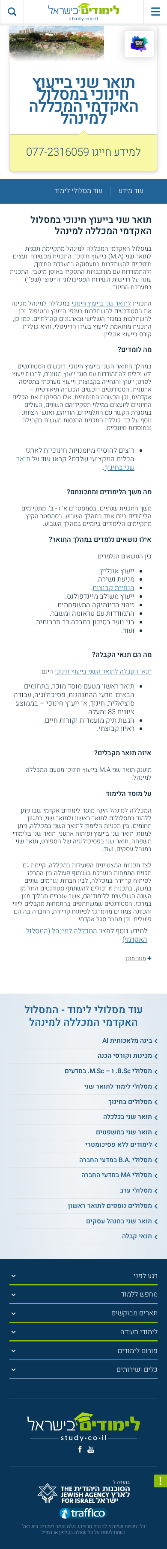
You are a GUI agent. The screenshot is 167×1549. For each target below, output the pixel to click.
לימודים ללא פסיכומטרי (118, 1144)
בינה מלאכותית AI (127, 1040)
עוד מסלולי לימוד (78, 191)
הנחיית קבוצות (113, 588)
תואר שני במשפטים (124, 1132)
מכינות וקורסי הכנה (125, 1055)
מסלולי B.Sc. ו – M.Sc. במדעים (108, 1071)
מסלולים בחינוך (130, 1102)
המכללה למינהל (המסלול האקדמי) (86, 935)
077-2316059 (57, 152)
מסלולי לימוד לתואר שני (118, 1086)
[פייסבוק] (80, 1449)
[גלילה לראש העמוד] (160, 1525)
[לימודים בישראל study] (83, 12)
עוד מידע (131, 191)
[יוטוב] (90, 1449)
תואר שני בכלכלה (127, 1117)
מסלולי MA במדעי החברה (116, 1175)
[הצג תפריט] (13, 1276)
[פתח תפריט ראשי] (155, 12)
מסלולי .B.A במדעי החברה (115, 1160)
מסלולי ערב (136, 1190)
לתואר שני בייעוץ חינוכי (101, 303)
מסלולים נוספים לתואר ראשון (110, 1206)
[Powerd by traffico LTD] (83, 1514)
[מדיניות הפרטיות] (160, 1481)
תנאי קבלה (137, 1236)
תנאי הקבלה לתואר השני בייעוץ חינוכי (103, 671)
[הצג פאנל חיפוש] (12, 12)
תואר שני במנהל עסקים (119, 1221)
